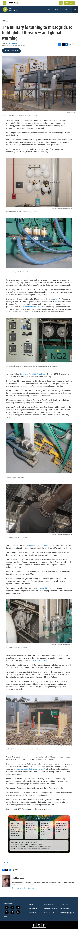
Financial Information (50, 908)
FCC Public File (48, 904)
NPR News (5, 21)
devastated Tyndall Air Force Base (33, 374)
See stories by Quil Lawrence (23, 888)
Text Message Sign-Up (67, 912)
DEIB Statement (33, 908)
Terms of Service (65, 908)
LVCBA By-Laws (49, 912)
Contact (31, 904)
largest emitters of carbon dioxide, (41, 545)
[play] (5, 9)
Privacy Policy (64, 904)
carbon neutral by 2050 (31, 307)
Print (74, 44)
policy (55, 299)
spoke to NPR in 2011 (45, 588)
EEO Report (32, 912)
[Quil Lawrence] (6, 881)
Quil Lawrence (12, 44)
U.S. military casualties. (38, 660)
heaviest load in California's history (30, 769)
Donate (70, 3)
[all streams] (75, 9)
